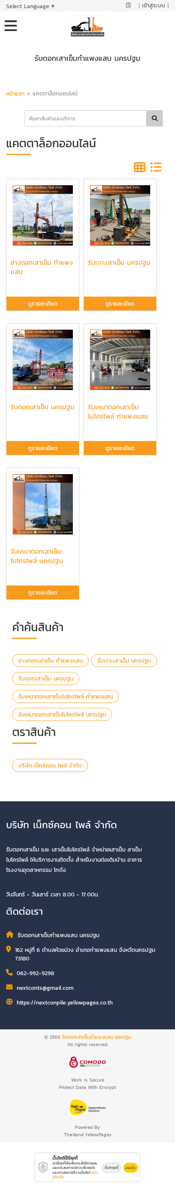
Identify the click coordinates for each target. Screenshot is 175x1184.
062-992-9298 (35, 973)
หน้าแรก (15, 93)
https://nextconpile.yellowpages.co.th (65, 1002)
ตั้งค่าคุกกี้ (111, 1167)
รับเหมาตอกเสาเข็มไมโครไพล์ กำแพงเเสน (65, 696)
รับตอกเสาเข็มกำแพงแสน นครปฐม (96, 1037)
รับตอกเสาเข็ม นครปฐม (45, 678)
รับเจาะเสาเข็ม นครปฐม (124, 660)
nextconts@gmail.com (45, 988)
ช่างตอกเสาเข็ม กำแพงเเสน (50, 660)
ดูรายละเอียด (42, 303)
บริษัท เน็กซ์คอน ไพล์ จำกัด (50, 765)
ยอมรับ (131, 1167)
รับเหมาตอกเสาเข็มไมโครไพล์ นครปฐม (62, 714)
